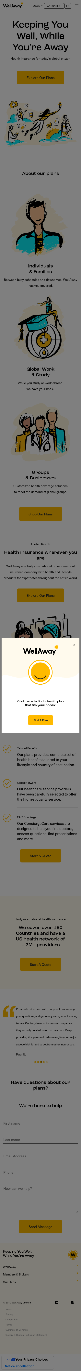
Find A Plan (40, 720)
